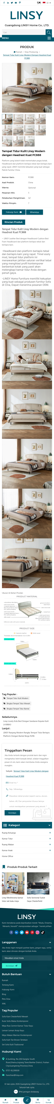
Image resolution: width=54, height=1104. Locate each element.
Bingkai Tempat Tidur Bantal (18, 708)
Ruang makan (8, 844)
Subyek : (27, 773)
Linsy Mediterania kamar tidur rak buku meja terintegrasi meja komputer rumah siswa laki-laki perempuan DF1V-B (12, 899)
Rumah (19, 52)
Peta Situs (6, 999)
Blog (4, 994)
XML (4, 1003)
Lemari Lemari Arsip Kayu (13, 1030)
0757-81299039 (12, 1070)
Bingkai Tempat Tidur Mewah (18, 703)
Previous (1, 885)
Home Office (7, 856)
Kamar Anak (7, 850)
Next (50, 885)
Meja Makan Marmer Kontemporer (17, 1035)
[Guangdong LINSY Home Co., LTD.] (27, 14)
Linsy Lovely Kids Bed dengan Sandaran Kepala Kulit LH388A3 (26, 723)
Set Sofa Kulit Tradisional (13, 1044)
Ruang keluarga (9, 832)
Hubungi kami (12, 212)
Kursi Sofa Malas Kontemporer (15, 1021)
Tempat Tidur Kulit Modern (17, 698)
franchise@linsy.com (14, 1075)
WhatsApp (34, 212)
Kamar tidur (7, 838)
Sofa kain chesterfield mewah (15, 1016)
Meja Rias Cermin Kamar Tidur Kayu (17, 1025)
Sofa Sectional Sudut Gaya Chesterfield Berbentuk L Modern (36, 899)
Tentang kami (8, 984)
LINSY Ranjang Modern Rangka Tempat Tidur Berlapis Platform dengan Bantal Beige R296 (26, 734)
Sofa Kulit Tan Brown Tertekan (15, 1039)
